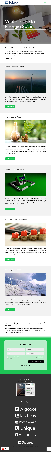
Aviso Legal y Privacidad (17, 446)
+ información (10, 106)
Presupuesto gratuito (36, 361)
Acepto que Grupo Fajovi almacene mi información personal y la (25, 357)
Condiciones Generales (34, 446)
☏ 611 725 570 (25, 366)
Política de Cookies (25, 446)
